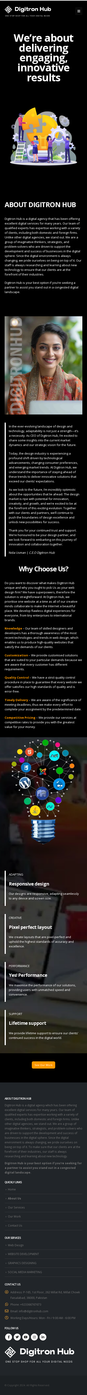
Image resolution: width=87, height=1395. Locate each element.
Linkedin (42, 1337)
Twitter (17, 1337)
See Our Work (43, 1065)
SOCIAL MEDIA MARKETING (25, 1272)
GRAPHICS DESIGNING (22, 1263)
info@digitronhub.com (33, 1311)
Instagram (34, 1337)
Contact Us (15, 1225)
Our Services (16, 1207)
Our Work (14, 1216)
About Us (14, 1198)
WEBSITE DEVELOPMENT (23, 1254)
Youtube (25, 1337)
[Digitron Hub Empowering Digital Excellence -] (28, 11)
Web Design (16, 1245)
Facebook (8, 1337)
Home (12, 1189)
